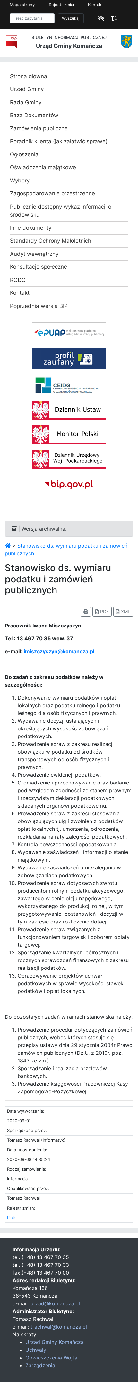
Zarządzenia (40, 1365)
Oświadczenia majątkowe (43, 167)
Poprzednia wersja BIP (39, 306)
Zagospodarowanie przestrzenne (52, 193)
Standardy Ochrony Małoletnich (50, 240)
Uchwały (35, 1350)
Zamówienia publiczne (39, 128)
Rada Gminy (25, 102)
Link (11, 1217)
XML (125, 611)
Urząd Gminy (27, 89)
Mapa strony (22, 4)
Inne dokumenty (30, 228)
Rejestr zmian (62, 4)
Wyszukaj (71, 18)
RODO (18, 280)
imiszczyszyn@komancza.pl (59, 651)
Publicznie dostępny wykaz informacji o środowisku (60, 210)
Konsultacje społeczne (38, 267)
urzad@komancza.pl (55, 1303)
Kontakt (95, 4)
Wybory (20, 180)
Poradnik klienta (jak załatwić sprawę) (59, 141)
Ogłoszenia (24, 154)
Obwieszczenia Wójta (51, 1357)
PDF (104, 611)
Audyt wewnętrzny (34, 254)
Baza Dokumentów (34, 115)
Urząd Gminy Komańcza (54, 1342)
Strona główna (28, 76)
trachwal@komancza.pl (58, 1326)
